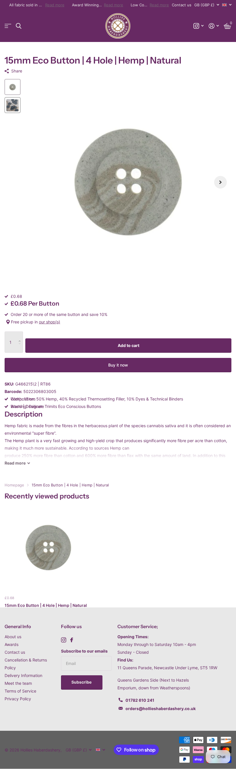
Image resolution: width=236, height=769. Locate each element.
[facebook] (71, 640)
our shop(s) (49, 321)
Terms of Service (20, 691)
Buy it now (118, 365)
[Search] (18, 26)
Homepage (14, 485)
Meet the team (18, 683)
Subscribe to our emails (84, 651)
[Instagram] (63, 640)
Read (15, 463)
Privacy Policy (18, 698)
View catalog (8, 26)
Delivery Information (23, 675)
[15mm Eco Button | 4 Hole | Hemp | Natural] (48, 547)
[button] (220, 182)
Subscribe (81, 682)
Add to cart (128, 345)
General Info (18, 626)
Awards (11, 644)
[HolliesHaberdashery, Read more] (198, 26)
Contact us (181, 5)
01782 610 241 (139, 700)
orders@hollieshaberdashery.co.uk (160, 708)
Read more (54, 5)
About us (13, 636)
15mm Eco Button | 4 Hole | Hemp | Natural (46, 605)
